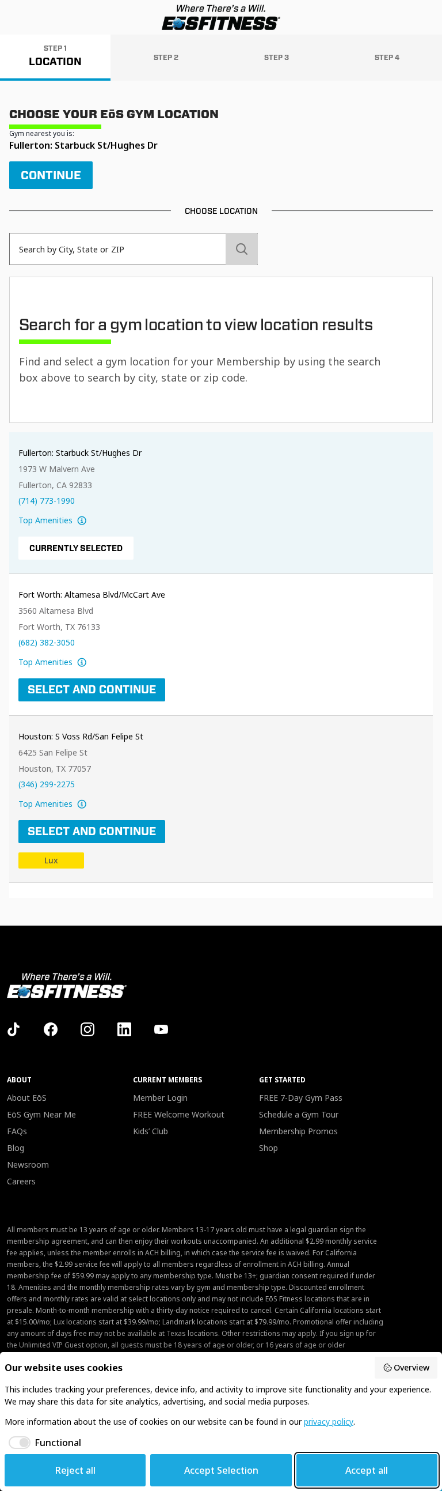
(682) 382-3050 (46, 642)
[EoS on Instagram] (87, 1029)
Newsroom (28, 1164)
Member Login (160, 1097)
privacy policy (328, 1421)
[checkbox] (43, 1443)
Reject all (75, 1470)
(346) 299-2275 (46, 784)
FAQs (17, 1131)
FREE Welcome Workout (178, 1114)
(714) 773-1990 (46, 500)
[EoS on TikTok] (14, 1029)
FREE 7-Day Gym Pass (300, 1097)
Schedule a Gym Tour (298, 1114)
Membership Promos (298, 1131)
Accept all (366, 1470)
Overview (411, 1367)
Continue (51, 175)
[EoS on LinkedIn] (124, 1029)
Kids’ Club (150, 1131)
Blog (15, 1147)
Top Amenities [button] (45, 520)
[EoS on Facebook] (51, 1029)
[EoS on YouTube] (161, 1029)
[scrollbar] (221, 665)
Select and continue (92, 689)
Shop (268, 1147)
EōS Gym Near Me (41, 1114)
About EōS (27, 1097)
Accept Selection (221, 1470)
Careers (21, 1181)
